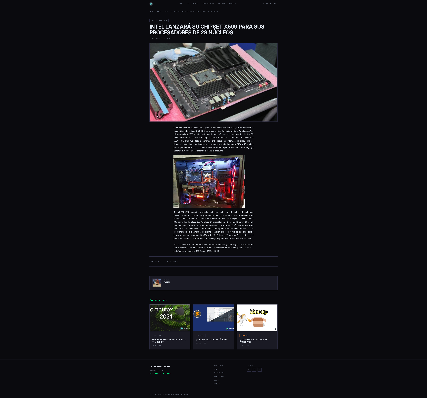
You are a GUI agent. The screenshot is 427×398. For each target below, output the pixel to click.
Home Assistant (219, 376)
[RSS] (260, 370)
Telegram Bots (219, 373)
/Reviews (221, 4)
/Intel (158, 11)
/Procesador (163, 20)
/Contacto (232, 4)
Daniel (167, 282)
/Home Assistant (208, 4)
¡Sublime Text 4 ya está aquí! (211, 339)
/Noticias (157, 335)
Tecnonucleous (159, 366)
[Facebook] (249, 370)
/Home (181, 4)
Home (215, 369)
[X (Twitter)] (254, 370)
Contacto (217, 384)
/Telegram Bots (192, 4)
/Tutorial (244, 335)
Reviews (216, 380)
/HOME (151, 11)
